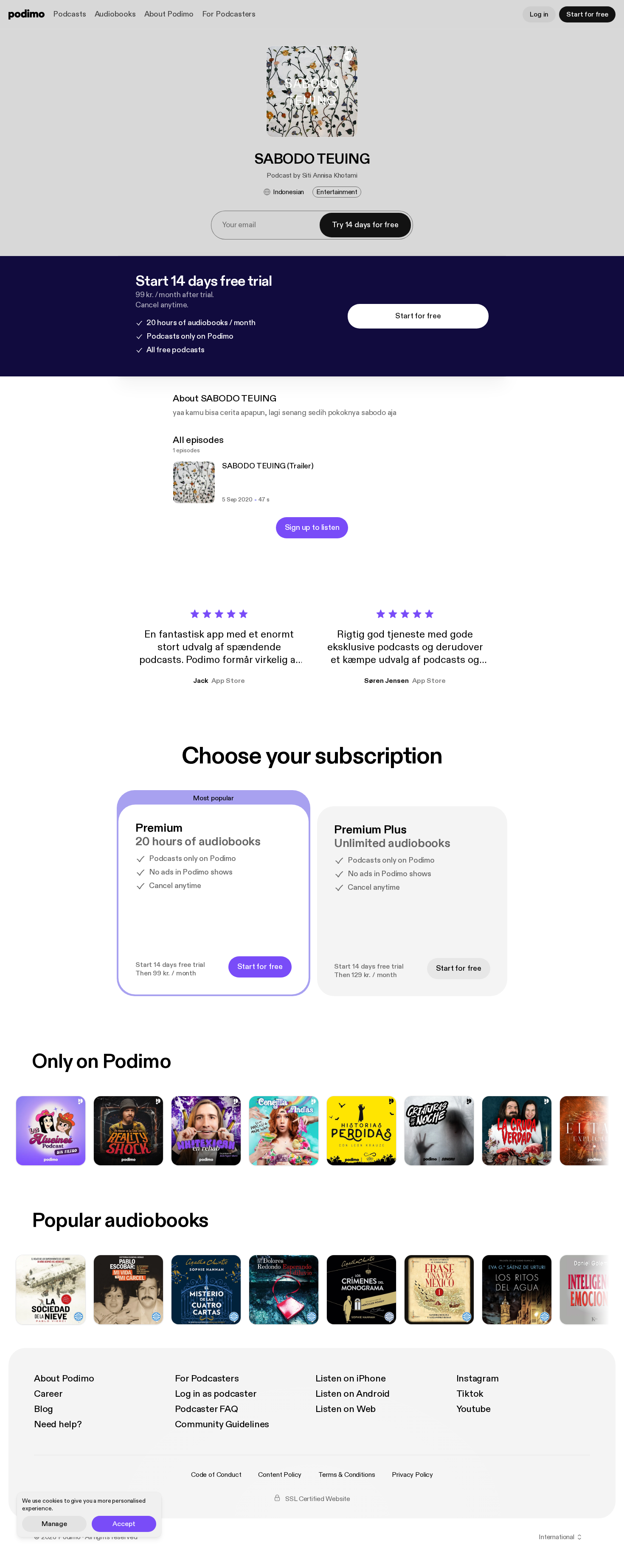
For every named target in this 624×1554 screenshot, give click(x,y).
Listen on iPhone (350, 1378)
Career (48, 1394)
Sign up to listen (312, 527)
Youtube (473, 1409)
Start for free (587, 14)
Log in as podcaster (216, 1394)
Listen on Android (352, 1394)
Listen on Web (345, 1409)
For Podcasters (229, 14)
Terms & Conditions (346, 1474)
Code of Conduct (216, 1474)
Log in (539, 14)
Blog (43, 1409)
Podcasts (69, 14)
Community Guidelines (222, 1424)
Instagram (477, 1378)
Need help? (58, 1424)
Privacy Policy (412, 1474)
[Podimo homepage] (26, 14)
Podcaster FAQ (206, 1409)
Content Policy (279, 1474)
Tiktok (470, 1394)
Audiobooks (115, 14)
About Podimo (169, 14)
